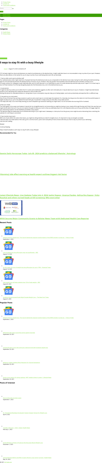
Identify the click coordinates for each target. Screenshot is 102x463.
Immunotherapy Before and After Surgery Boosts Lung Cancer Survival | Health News (27, 457)
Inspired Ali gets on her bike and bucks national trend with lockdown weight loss (25, 347)
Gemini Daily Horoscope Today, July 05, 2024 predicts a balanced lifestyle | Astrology (38, 153)
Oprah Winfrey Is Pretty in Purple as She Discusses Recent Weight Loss (23, 443)
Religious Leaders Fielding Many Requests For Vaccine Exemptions (21, 362)
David (5, 69)
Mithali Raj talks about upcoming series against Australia (19, 333)
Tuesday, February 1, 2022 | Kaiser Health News (16, 428)
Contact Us (6, 4)
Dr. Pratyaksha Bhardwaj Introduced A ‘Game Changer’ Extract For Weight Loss (25, 413)
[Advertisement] (51, 46)
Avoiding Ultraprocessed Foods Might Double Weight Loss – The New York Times (26, 297)
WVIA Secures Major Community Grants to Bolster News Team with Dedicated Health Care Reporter (44, 218)
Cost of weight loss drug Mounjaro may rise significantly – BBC (20, 252)
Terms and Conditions (9, 5)
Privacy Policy (6, 2)
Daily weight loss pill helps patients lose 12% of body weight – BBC (21, 282)
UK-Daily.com (8, 462)
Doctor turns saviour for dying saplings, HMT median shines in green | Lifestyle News (27, 377)
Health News (6, 14)
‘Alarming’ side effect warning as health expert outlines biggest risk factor (33, 174)
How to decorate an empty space (12, 398)
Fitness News (6, 16)
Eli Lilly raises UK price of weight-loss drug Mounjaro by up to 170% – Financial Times (27, 267)
